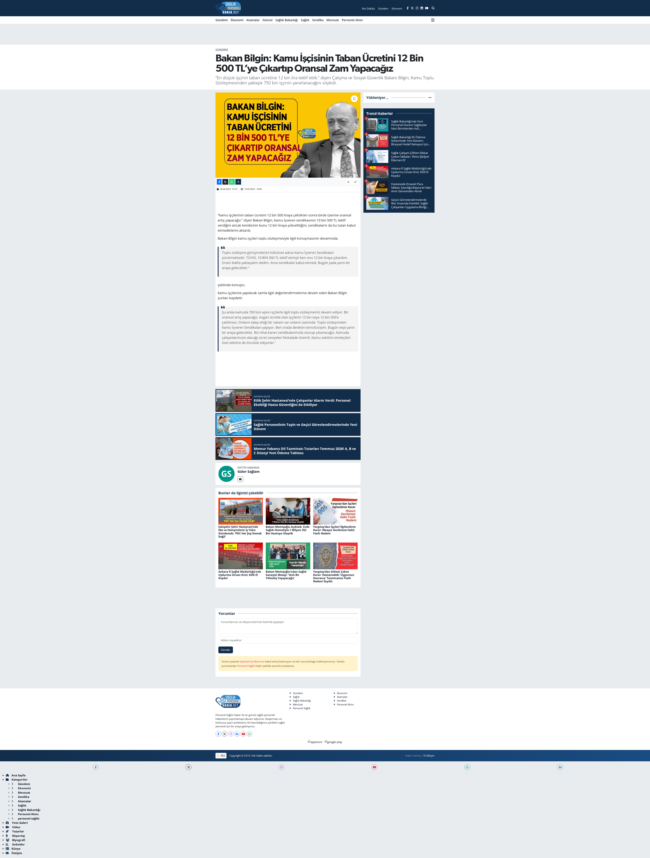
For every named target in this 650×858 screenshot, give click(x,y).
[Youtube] (243, 734)
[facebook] (96, 767)
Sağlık (305, 20)
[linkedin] (560, 767)
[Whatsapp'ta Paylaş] (232, 182)
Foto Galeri (20, 823)
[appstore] (315, 742)
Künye (16, 849)
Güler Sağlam (248, 471)
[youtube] (374, 767)
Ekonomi (237, 20)
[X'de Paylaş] (225, 182)
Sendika (317, 20)
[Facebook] (218, 734)
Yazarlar (18, 831)
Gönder (226, 650)
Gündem (221, 20)
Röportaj (18, 836)
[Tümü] (430, 97)
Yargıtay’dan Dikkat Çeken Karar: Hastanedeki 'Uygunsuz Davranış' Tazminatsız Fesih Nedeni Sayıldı (333, 576)
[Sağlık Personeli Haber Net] (228, 8)
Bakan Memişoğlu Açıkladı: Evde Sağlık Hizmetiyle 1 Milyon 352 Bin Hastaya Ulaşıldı (287, 530)
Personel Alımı (352, 20)
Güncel (268, 20)
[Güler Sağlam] (226, 473)
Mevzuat (332, 20)
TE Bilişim (429, 755)
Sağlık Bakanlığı (286, 20)
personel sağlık (28, 818)
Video (16, 827)
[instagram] (281, 767)
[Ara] (433, 8)
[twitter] (188, 767)
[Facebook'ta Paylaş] (219, 182)
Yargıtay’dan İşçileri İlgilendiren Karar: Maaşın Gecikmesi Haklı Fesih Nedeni (334, 530)
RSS (222, 755)
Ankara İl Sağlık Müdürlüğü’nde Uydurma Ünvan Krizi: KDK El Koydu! (239, 575)
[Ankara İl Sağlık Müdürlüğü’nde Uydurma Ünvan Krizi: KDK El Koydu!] (240, 556)
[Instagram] (231, 734)
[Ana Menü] (433, 20)
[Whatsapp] (249, 734)
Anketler (18, 844)
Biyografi (18, 840)
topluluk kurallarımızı (252, 661)
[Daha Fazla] (238, 182)
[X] (224, 734)
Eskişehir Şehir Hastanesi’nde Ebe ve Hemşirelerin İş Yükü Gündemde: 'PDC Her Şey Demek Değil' (240, 531)
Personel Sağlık (246, 666)
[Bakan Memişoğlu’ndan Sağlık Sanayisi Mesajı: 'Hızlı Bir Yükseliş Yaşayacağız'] (288, 556)
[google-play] (333, 742)
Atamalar (253, 20)
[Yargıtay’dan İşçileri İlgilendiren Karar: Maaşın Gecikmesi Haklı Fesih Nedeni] (335, 511)
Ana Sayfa (19, 775)
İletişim (17, 853)
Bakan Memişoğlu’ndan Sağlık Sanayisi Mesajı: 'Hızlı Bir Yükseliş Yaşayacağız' (286, 575)
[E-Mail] (240, 479)
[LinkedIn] (237, 734)
